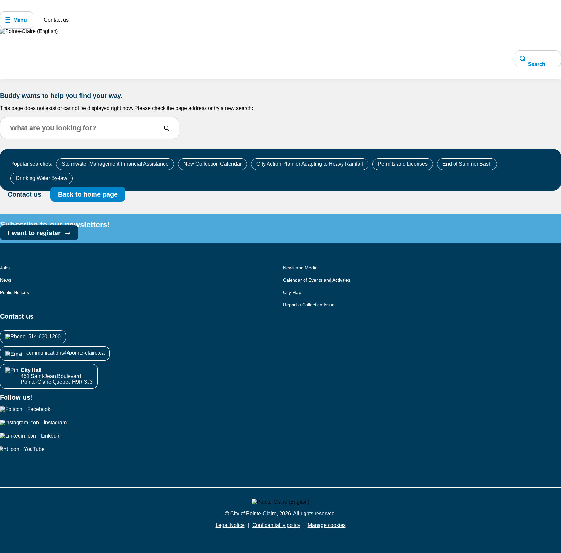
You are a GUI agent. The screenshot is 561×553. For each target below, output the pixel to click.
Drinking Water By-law (41, 178)
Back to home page (88, 194)
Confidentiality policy (276, 525)
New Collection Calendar (212, 164)
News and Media (300, 267)
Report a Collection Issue (309, 304)
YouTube (34, 449)
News (5, 280)
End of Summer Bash (467, 164)
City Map (292, 292)
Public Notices (14, 292)
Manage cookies (327, 525)
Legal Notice (230, 525)
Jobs (5, 267)
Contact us (56, 20)
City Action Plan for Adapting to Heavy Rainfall (309, 164)
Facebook (38, 409)
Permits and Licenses (403, 164)
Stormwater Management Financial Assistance (115, 164)
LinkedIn (51, 436)
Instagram (55, 422)
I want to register (35, 232)
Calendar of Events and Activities (316, 280)
